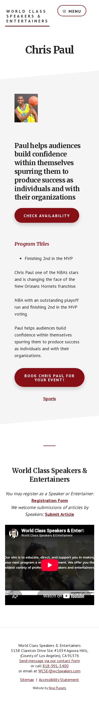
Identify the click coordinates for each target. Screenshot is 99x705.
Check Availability (47, 215)
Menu (75, 11)
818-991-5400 (56, 665)
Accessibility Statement (59, 679)
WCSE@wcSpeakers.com (59, 670)
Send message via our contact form (49, 660)
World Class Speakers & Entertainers (27, 16)
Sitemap (27, 679)
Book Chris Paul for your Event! (49, 377)
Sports (49, 398)
